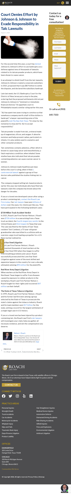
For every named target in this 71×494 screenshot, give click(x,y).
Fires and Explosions (43, 427)
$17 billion (28, 305)
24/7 (58, 3)
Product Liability (8, 436)
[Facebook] (3, 396)
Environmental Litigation (45, 430)
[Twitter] (10, 396)
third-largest (21, 224)
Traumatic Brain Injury (10, 430)
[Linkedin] (31, 396)
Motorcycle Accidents (10, 421)
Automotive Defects (43, 414)
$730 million (10, 218)
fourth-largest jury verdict (28, 221)
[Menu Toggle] (67, 2)
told (18, 121)
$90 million (22, 265)
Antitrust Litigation (43, 433)
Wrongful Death (7, 411)
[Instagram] (17, 396)
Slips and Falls (7, 427)
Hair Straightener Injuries (45, 408)
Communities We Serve (10, 469)
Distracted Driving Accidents (46, 417)
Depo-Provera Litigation (10, 433)
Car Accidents (7, 417)
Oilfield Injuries (41, 424)
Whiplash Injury (7, 424)
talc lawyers (19, 202)
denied (38, 64)
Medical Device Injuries (44, 411)
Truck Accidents (8, 414)
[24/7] (62, 2)
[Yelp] (24, 396)
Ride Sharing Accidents (44, 421)
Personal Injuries (8, 408)
